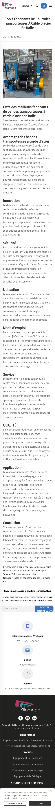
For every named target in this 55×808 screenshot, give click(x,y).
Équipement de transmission (27, 764)
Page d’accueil (10, 740)
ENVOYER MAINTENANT (44, 609)
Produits (47, 740)
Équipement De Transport (27, 758)
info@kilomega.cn (27, 664)
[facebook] (20, 718)
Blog (47, 745)
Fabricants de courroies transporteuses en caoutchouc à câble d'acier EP (26, 578)
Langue (25, 5)
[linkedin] (34, 718)
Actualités (19, 745)
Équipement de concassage (27, 770)
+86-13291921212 (27, 641)
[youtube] (27, 718)
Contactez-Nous (35, 745)
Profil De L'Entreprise (30, 740)
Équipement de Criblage (27, 776)
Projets (9, 745)
